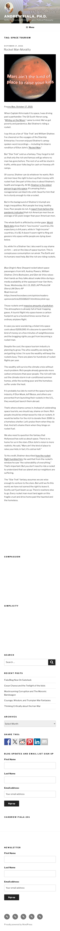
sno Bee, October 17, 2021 (20, 106)
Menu (31, 27)
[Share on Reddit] (22, 741)
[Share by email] (44, 741)
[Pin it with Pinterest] (29, 741)
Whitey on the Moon (15, 120)
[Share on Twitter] (15, 741)
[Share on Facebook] (7, 741)
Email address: (11, 788)
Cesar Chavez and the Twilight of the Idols (24, 685)
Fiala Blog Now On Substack (17, 680)
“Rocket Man (34, 147)
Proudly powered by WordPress (18, 924)
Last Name (9, 773)
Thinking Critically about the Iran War (22, 706)
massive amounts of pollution (38, 305)
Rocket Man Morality (17, 49)
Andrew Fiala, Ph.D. (25, 16)
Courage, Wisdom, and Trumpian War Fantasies (27, 700)
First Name (10, 759)
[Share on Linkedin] (37, 741)
